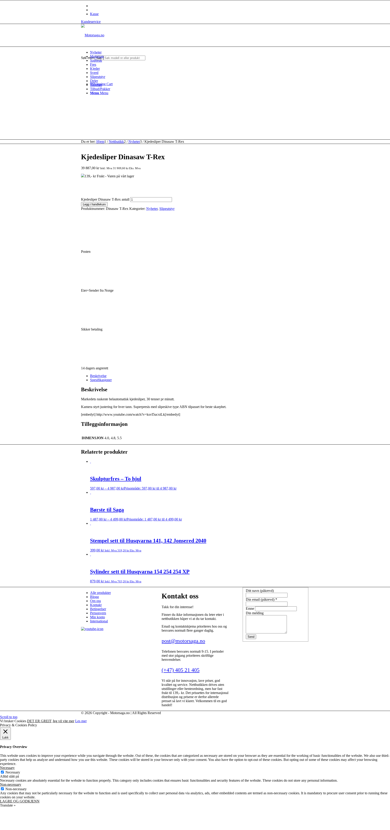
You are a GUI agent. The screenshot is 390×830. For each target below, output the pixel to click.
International (99, 621)
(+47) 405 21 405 (181, 670)
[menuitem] (199, 52)
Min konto (97, 617)
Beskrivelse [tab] (98, 376)
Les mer (81, 721)
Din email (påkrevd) (261, 599)
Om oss (95, 601)
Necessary (12, 772)
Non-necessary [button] (10, 784)
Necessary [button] (7, 768)
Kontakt (96, 605)
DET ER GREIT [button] (39, 721)
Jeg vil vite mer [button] (63, 721)
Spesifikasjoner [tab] (101, 380)
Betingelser (98, 609)
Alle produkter (100, 593)
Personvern (98, 613)
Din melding (255, 613)
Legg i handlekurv (94, 204)
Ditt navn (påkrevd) (260, 591)
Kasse (94, 14)
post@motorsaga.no (183, 641)
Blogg (94, 597)
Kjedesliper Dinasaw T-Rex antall (105, 199)
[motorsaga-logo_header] (92, 35)
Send (251, 636)
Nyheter (152, 209)
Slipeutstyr (166, 209)
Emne (250, 608)
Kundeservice (91, 21)
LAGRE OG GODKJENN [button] (19, 801)
